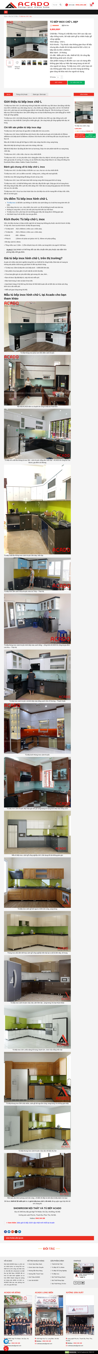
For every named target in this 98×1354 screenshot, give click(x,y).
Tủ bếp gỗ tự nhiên (58, 1267)
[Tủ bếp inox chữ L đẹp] (23, 62)
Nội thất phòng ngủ (58, 1280)
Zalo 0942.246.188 (90, 135)
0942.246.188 (81, 5)
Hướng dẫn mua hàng (35, 1270)
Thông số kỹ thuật (21, 94)
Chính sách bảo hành (35, 1264)
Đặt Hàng (58, 82)
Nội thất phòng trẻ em (59, 1283)
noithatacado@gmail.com (13, 1345)
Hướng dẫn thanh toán (36, 1274)
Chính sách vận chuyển (36, 1267)
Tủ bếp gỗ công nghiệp (59, 1270)
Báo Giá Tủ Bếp (13, 16)
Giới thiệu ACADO (34, 1277)
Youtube (10, 66)
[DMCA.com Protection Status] (71, 1352)
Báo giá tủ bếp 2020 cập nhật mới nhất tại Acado (35, 1223)
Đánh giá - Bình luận (39, 94)
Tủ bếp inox (55, 1274)
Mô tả (8, 94)
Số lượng (53, 77)
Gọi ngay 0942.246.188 (80, 135)
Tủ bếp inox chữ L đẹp (82, 126)
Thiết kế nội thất (57, 1264)
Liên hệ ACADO (33, 1280)
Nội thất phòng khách (58, 1277)
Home (5, 16)
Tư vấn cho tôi (76, 82)
